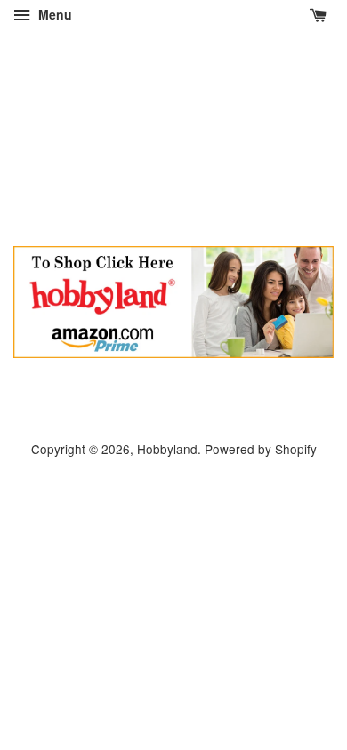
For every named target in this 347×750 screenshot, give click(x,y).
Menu (53, 14)
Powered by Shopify (261, 449)
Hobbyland (167, 449)
